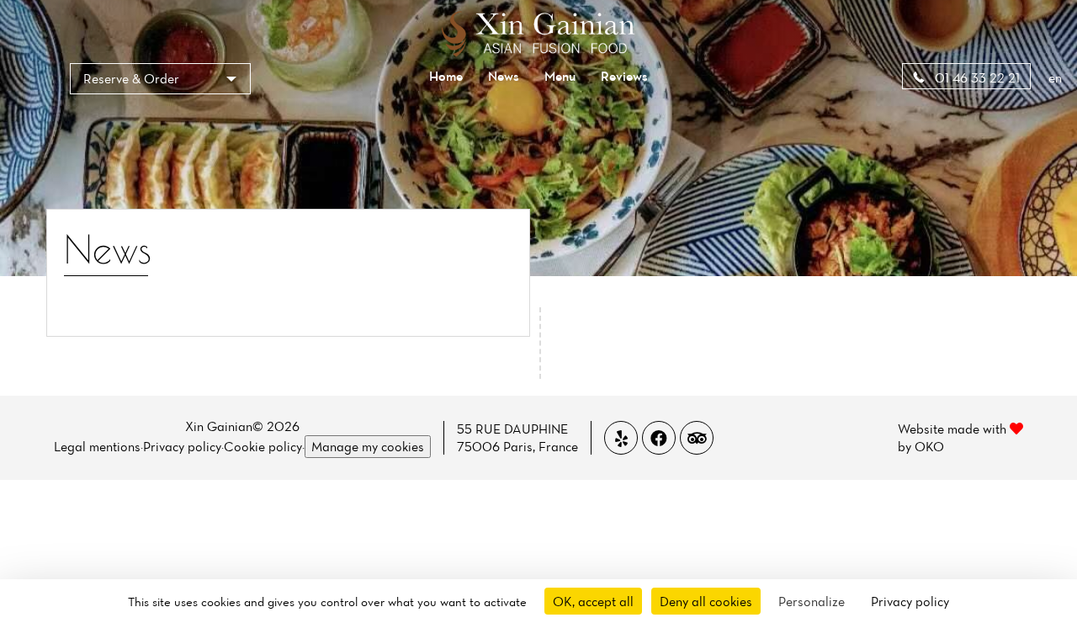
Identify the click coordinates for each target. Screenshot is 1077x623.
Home (446, 75)
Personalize (811, 601)
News (503, 75)
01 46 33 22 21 (975, 77)
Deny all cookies (706, 601)
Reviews (624, 75)
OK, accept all (593, 601)
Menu (560, 75)
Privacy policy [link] (910, 601)
